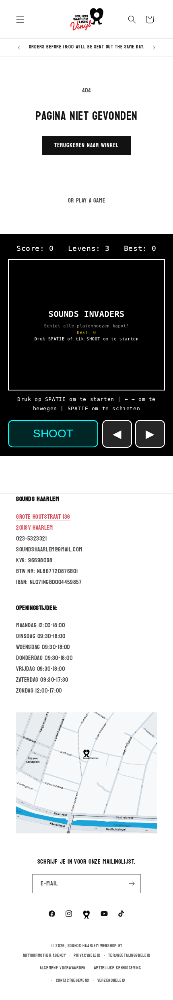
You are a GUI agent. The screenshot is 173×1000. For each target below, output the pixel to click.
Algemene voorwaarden (63, 968)
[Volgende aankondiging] (154, 47)
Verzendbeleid (111, 980)
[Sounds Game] (86, 914)
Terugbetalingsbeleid (129, 955)
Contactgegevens (73, 980)
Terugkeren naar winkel (86, 145)
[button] (20, 19)
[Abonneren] (131, 883)
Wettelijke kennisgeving (117, 968)
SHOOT (53, 433)
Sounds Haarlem (83, 946)
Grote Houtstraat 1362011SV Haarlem (43, 522)
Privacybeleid (87, 955)
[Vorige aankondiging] (19, 47)
